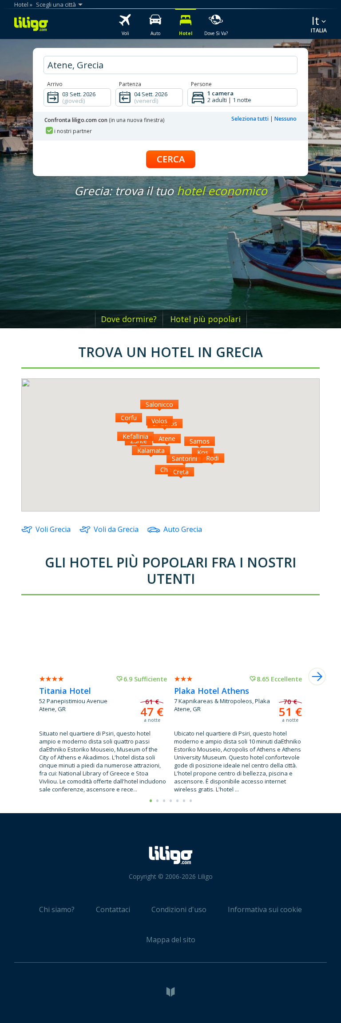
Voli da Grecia (116, 529)
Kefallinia (135, 436)
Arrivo (55, 84)
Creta (181, 472)
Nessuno (285, 118)
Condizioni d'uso (178, 909)
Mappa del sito (170, 939)
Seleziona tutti (250, 118)
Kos (202, 452)
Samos (200, 441)
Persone (201, 84)
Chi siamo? (57, 909)
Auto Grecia (182, 529)
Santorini (184, 458)
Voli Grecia (53, 529)
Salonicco (159, 404)
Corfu (129, 417)
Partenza (130, 84)
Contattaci (113, 909)
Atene (167, 438)
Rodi (212, 458)
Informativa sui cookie (265, 909)
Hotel (21, 4)
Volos (159, 421)
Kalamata (151, 450)
